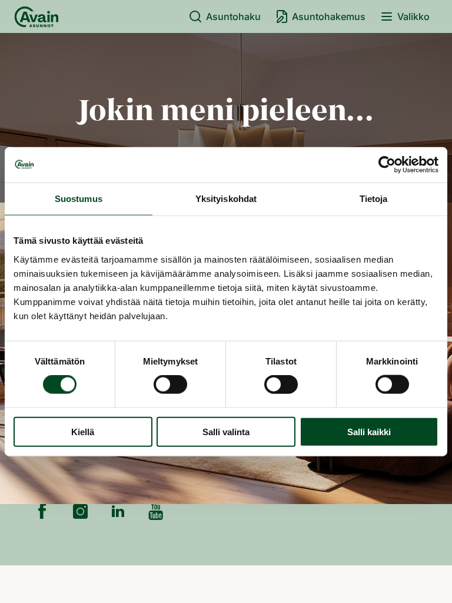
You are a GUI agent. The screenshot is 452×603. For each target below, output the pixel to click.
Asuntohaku (233, 16)
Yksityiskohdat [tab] (226, 199)
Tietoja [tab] (374, 199)
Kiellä (82, 431)
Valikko (413, 16)
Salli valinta (226, 431)
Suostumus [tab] (78, 199)
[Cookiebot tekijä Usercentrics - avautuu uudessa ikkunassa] (386, 165)
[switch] (170, 384)
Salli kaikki (369, 431)
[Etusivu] (36, 16)
